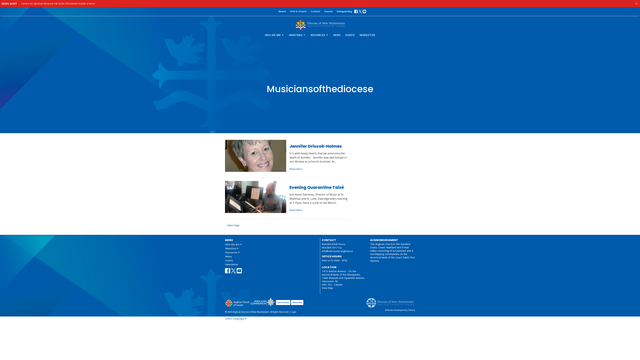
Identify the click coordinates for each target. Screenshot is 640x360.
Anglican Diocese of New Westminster (391, 301)
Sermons (297, 302)
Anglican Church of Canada (237, 302)
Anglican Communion (262, 302)
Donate (328, 11)
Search (282, 11)
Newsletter (367, 35)
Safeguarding (344, 11)
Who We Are (273, 35)
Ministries (295, 35)
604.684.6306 (330, 244)
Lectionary (283, 302)
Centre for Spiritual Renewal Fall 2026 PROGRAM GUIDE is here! (58, 3)
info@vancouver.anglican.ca (337, 251)
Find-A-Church (298, 11)
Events (350, 35)
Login (293, 311)
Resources (318, 35)
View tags (233, 225)
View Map (327, 288)
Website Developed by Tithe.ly (400, 310)
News (336, 35)
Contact (315, 11)
